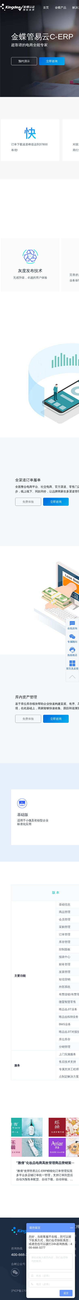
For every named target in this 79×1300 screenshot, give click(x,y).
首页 (46, 7)
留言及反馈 (72, 668)
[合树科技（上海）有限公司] (17, 2)
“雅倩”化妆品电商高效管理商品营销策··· (45, 1163)
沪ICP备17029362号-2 (25, 1290)
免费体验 (28, 502)
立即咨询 (52, 61)
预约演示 (24, 61)
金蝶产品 (60, 7)
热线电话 (72, 655)
